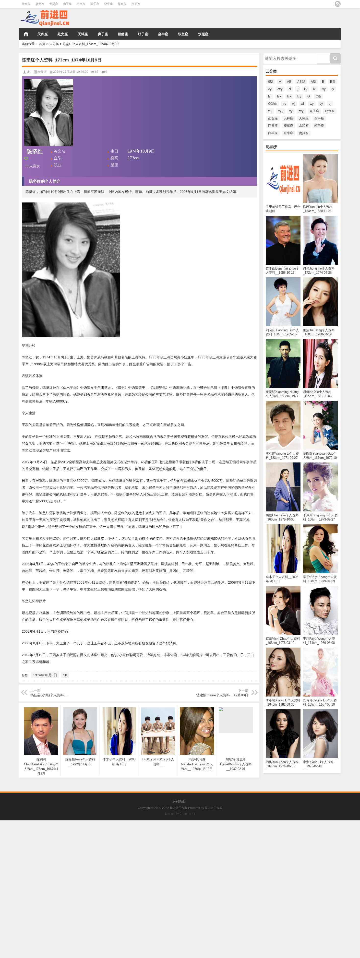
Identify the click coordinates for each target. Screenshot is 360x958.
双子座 (94, 4)
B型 (333, 81)
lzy (299, 96)
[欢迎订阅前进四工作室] (338, 4)
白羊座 (273, 133)
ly (333, 89)
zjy (270, 111)
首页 (26, 34)
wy (312, 104)
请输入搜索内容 (274, 55)
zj (330, 104)
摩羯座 (288, 126)
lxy (324, 89)
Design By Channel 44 (180, 814)
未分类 (54, 44)
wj (293, 104)
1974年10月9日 (45, 675)
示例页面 (179, 801)
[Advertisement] (147, 854)
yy (321, 104)
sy (284, 104)
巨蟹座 (81, 4)
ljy (305, 89)
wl (302, 104)
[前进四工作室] (69, 18)
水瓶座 (136, 4)
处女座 (40, 4)
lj (297, 89)
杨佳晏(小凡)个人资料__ (49, 695)
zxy (280, 111)
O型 (318, 96)
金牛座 (108, 4)
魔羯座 (304, 133)
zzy (301, 111)
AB (289, 81)
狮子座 (67, 4)
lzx (289, 96)
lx (314, 89)
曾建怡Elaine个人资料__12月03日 (222, 695)
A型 (313, 81)
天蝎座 (53, 4)
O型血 (272, 104)
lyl (269, 96)
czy (280, 89)
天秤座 (26, 4)
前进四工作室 (213, 808)
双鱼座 (122, 4)
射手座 (319, 118)
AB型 (301, 81)
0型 (270, 81)
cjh (29, 71)
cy (270, 89)
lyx (279, 96)
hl (289, 89)
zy (291, 111)
